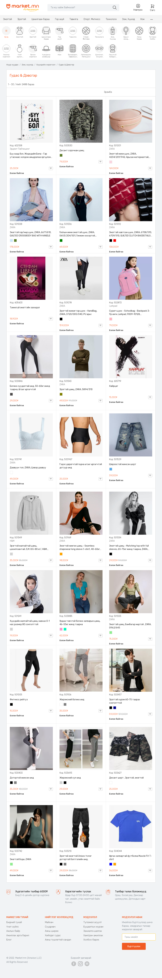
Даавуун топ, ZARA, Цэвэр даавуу (28, 467)
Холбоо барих (91, 939)
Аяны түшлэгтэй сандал (58, 939)
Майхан (49, 922)
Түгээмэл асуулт (92, 922)
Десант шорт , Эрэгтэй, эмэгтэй (126, 777)
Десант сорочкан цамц (71, 150)
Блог (9, 939)
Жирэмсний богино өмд (71, 699)
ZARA (112, 149)
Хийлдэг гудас (53, 935)
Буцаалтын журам (93, 926)
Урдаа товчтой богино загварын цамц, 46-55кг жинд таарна (79, 623)
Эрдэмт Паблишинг (20, 149)
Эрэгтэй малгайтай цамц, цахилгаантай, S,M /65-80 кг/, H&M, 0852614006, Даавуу (28, 547)
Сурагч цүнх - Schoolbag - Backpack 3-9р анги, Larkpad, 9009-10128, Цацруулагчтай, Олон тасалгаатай (129, 313)
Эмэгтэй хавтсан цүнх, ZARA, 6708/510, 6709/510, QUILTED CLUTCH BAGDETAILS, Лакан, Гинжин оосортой (130, 234)
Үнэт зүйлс (12, 926)
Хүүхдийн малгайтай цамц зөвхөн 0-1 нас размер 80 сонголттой (30, 623)
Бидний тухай (14, 922)
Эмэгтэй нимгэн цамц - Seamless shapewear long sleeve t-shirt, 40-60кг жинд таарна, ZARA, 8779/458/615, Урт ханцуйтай (80, 547)
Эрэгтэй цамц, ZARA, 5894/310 (76, 389)
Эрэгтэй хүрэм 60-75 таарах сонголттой (124, 701)
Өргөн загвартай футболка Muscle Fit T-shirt (130, 858)
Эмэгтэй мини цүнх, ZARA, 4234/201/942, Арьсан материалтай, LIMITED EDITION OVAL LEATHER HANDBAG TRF (130, 155)
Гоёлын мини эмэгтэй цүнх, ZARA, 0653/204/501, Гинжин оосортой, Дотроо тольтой (77, 234)
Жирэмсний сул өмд (70, 777)
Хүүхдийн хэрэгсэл (45, 64)
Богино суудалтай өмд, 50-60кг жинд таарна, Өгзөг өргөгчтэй (30, 388)
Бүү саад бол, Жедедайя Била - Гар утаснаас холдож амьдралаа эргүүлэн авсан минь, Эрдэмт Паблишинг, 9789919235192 (30, 155)
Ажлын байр (13, 931)
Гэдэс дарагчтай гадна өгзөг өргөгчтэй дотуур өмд (80, 466)
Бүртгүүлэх (133, 946)
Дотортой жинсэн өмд (22, 777)
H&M (12, 541)
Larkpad (113, 306)
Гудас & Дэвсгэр (66, 64)
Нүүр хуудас (12, 64)
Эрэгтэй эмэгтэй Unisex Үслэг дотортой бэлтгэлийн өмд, (75, 858)
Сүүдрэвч (50, 926)
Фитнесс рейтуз (19, 699)
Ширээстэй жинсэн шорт (122, 464)
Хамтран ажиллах (93, 935)
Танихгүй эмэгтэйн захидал (25, 307)
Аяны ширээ (51, 931)
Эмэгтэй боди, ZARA (20, 859)
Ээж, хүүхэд (27, 64)
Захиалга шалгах (92, 931)
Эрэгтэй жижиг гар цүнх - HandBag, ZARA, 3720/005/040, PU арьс (78, 313)
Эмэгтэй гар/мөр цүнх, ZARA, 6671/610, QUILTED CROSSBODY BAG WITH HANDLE (30, 234)
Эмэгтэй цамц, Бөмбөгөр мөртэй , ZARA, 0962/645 (130, 626)
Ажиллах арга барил (17, 935)
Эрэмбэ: (108, 92)
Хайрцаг (113, 386)
